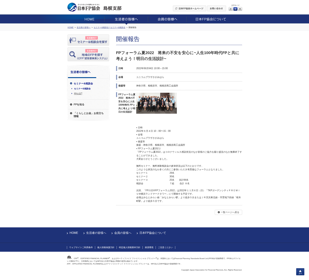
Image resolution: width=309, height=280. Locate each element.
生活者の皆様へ (96, 232)
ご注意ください (165, 247)
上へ (300, 272)
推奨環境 (149, 247)
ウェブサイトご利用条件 (81, 247)
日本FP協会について (152, 232)
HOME (74, 232)
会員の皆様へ (122, 232)
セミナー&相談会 (82, 88)
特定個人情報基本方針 (129, 247)
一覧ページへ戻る (230, 212)
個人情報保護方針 (105, 247)
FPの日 (78, 93)
